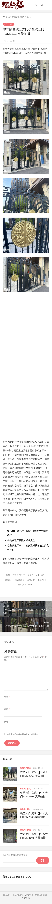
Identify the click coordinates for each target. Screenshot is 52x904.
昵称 (7, 696)
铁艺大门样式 (18, 16)
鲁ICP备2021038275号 (23, 895)
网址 (6, 722)
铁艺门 (31, 584)
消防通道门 (19, 580)
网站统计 (7, 895)
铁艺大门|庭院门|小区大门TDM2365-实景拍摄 (34, 815)
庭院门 (8, 580)
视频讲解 (31, 580)
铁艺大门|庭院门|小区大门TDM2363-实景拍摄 (34, 794)
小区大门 (40, 575)
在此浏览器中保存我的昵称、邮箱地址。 (24, 734)
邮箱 (7, 709)
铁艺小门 (22, 584)
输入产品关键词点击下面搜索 (15, 855)
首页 (8, 16)
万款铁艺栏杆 (19, 575)
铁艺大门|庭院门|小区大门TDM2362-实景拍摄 (34, 774)
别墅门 (30, 575)
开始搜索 (42, 860)
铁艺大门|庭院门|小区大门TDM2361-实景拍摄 (34, 836)
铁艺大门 (42, 580)
